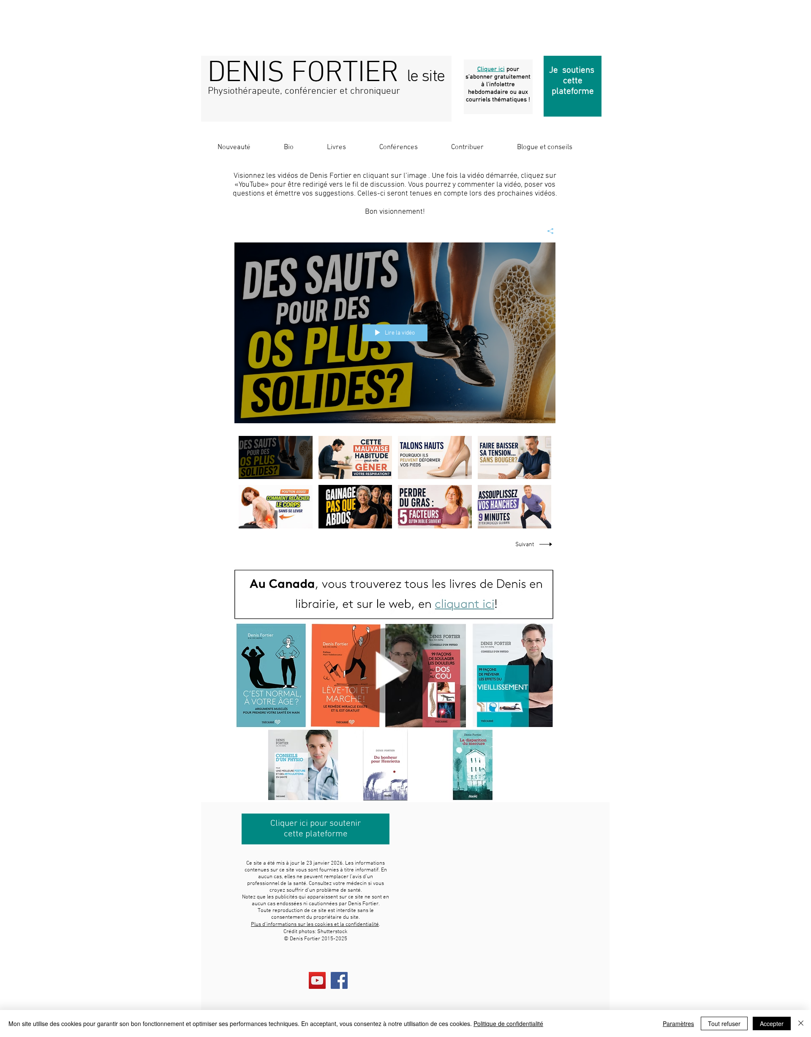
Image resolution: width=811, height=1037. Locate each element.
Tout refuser (724, 1023)
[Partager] (547, 231)
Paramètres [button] (678, 1023)
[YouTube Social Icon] (317, 980)
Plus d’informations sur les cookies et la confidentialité (315, 924)
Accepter (772, 1023)
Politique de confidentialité (508, 1023)
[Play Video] (276, 457)
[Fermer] (801, 1023)
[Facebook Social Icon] (339, 980)
